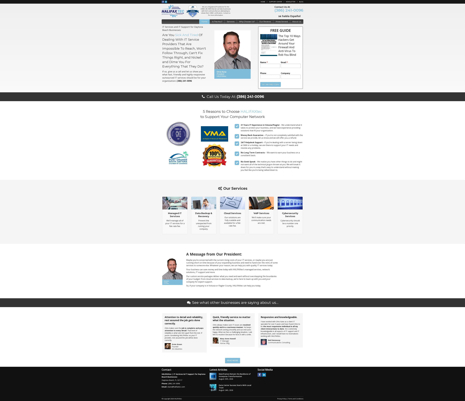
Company (285, 73)
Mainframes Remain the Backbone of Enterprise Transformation (235, 375)
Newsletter (290, 2)
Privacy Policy (282, 399)
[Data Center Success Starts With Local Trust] (213, 387)
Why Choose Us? (247, 21)
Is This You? (217, 21)
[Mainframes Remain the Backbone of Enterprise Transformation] (213, 376)
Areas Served (282, 21)
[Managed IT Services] (174, 215)
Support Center (275, 2)
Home (263, 2)
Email (284, 62)
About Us (296, 21)
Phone (263, 73)
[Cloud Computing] (232, 215)
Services (230, 21)
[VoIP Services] (261, 215)
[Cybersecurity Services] (290, 215)
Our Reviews (265, 21)
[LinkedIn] (166, 1)
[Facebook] (163, 1)
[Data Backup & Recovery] (203, 215)
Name (264, 62)
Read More (232, 360)
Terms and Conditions (295, 399)
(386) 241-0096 (288, 10)
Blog (301, 2)
